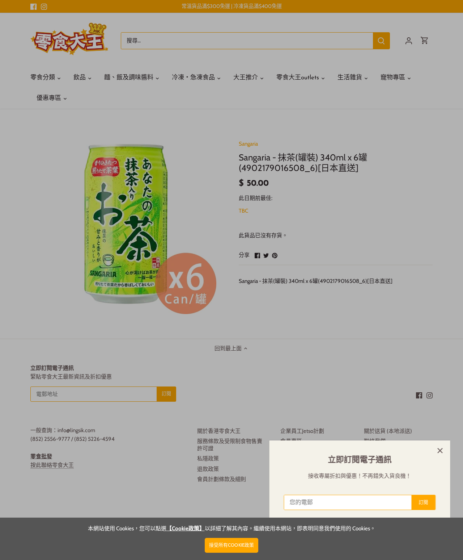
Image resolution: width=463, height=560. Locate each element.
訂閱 (421, 502)
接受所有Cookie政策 (231, 545)
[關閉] (438, 451)
